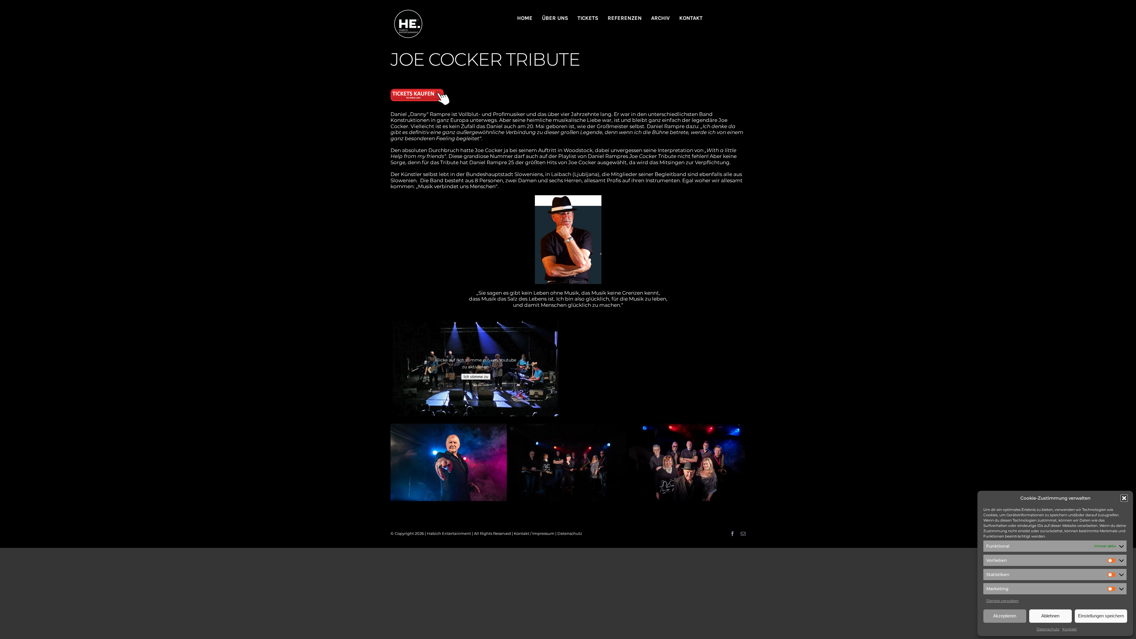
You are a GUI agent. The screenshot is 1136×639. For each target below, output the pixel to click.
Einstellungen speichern (1101, 615)
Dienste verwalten (1002, 600)
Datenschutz (1048, 629)
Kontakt (1069, 629)
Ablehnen (1050, 615)
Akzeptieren (1004, 615)
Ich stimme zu (476, 377)
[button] (1124, 498)
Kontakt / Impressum (534, 533)
